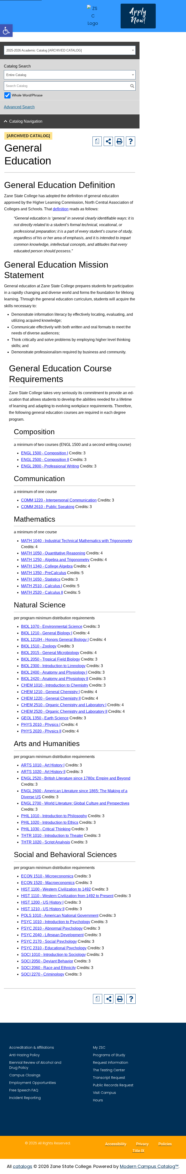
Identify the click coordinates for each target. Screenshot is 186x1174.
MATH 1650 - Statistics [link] (40, 579)
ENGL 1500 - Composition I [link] (44, 453)
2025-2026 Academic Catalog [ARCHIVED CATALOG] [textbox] (44, 50)
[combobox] (70, 50)
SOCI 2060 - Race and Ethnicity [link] (48, 968)
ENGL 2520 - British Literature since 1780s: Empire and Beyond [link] (75, 778)
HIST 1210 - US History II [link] (42, 909)
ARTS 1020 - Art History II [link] (43, 772)
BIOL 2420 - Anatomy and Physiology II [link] (54, 679)
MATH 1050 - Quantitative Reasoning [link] (53, 553)
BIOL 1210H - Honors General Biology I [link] (55, 640)
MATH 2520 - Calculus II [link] (42, 592)
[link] (6, 30)
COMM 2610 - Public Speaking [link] (47, 507)
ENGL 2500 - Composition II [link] (45, 460)
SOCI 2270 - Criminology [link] (42, 974)
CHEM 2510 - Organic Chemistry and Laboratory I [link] (63, 705)
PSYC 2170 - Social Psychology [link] (49, 941)
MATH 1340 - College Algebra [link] (47, 566)
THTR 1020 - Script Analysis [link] (45, 842)
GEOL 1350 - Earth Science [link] (45, 718)
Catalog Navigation (25, 121)
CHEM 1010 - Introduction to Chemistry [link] (54, 685)
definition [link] (61, 209)
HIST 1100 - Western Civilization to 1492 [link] (56, 889)
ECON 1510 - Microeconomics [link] (47, 876)
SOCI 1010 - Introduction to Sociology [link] (53, 955)
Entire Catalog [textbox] (16, 75)
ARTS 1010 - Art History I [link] (42, 765)
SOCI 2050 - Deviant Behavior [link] (47, 961)
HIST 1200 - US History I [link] (42, 902)
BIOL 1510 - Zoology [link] (38, 646)
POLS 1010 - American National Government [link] (59, 915)
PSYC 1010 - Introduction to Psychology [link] (55, 922)
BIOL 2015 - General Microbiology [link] (50, 653)
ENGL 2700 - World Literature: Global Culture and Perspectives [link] (75, 803)
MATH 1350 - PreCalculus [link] (43, 573)
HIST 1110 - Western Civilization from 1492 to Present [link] (67, 896)
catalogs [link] (22, 1166)
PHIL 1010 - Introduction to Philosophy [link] (54, 816)
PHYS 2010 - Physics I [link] (40, 725)
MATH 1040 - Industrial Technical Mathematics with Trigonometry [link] (76, 541)
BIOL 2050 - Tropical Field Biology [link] (50, 659)
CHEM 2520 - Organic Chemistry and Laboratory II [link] (64, 711)
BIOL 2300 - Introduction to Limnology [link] (53, 666)
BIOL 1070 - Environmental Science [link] (51, 626)
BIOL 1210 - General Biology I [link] (46, 633)
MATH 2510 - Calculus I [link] (41, 586)
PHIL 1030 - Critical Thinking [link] (45, 829)
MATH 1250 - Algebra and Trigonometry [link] (55, 560)
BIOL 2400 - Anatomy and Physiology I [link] (54, 672)
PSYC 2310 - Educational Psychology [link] (53, 948)
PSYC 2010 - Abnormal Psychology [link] (52, 928)
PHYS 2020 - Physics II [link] (41, 731)
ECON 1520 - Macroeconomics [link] (48, 883)
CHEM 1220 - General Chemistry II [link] (51, 698)
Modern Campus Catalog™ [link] (149, 1166)
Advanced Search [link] (19, 107)
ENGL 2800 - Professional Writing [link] (50, 466)
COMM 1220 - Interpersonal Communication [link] (59, 500)
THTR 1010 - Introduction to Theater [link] (52, 836)
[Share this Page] (108, 141)
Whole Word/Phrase (27, 95)
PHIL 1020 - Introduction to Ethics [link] (49, 822)
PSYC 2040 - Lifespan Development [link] (52, 935)
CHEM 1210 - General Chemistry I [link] (50, 692)
